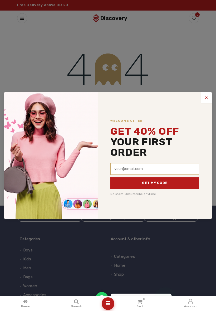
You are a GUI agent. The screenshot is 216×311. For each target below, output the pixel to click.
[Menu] (108, 303)
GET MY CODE (154, 183)
